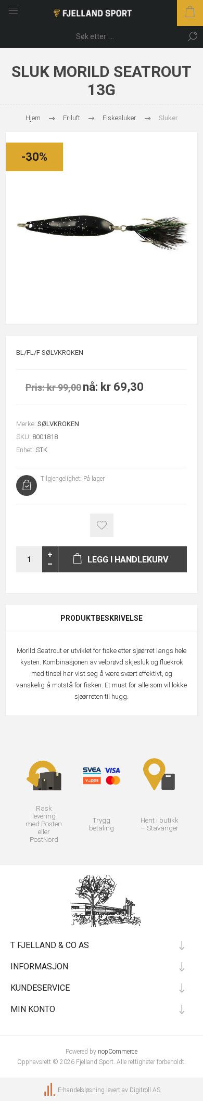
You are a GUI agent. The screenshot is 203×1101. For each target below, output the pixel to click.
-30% (34, 156)
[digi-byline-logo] (50, 1090)
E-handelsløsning (81, 1090)
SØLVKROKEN (58, 424)
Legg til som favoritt (101, 525)
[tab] (101, 618)
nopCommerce (117, 1051)
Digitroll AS (145, 1090)
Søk (192, 36)
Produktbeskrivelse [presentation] (101, 618)
